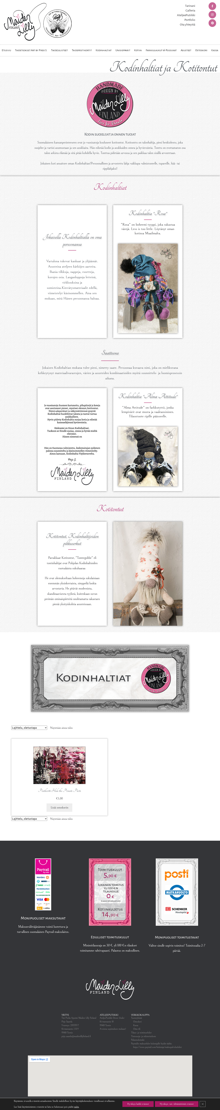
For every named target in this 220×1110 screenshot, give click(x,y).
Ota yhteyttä (187, 24)
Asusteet (186, 50)
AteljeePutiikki (186, 15)
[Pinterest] (212, 23)
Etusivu (6, 50)
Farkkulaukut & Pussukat (161, 50)
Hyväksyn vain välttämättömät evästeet (177, 1104)
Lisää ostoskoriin (59, 807)
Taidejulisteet (59, 50)
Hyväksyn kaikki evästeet (138, 1104)
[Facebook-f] (212, 6)
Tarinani (190, 5)
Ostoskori (201, 50)
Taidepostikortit (82, 50)
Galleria (190, 10)
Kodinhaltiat (104, 50)
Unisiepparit (122, 50)
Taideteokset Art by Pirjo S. (31, 50)
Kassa (214, 50)
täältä (76, 1107)
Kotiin (138, 50)
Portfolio (189, 19)
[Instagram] (212, 15)
